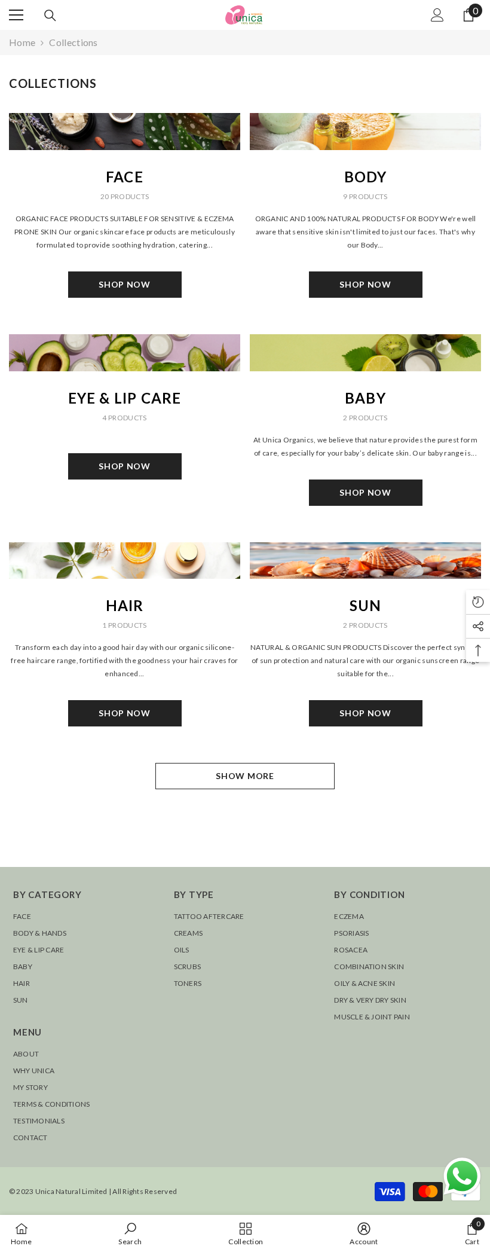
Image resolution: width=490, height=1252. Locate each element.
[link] (130, 1233)
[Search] (50, 15)
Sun (366, 605)
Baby (365, 398)
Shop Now (125, 284)
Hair (125, 605)
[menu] (16, 15)
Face (124, 177)
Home (22, 42)
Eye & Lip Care (125, 398)
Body (365, 177)
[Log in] (437, 15)
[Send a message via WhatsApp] (462, 1176)
